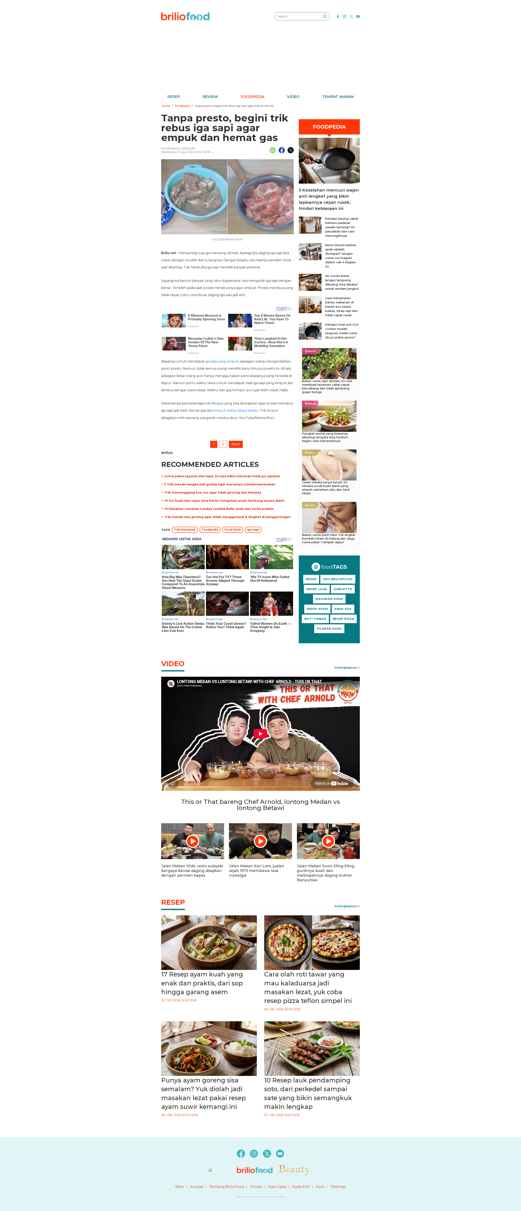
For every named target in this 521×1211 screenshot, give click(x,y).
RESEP (311, 579)
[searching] (325, 16)
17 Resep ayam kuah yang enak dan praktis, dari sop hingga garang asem (202, 983)
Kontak (196, 1187)
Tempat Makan (338, 97)
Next (236, 444)
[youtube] (358, 16)
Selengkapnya (345, 667)
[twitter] (351, 16)
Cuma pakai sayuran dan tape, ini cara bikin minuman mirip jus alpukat (222, 476)
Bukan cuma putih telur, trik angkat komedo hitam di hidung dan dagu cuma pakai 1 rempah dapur (328, 538)
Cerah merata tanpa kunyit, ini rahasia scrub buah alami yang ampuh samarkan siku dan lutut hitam (326, 487)
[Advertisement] (260, 63)
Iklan (179, 1187)
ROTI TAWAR (315, 619)
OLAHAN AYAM (329, 628)
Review (210, 97)
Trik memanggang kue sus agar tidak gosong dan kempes (212, 492)
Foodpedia (252, 97)
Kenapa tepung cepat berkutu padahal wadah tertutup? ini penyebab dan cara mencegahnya (341, 227)
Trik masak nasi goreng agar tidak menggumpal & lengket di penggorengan (227, 517)
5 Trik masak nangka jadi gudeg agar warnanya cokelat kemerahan (219, 484)
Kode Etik (301, 1187)
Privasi (256, 1187)
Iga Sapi (253, 529)
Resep (173, 97)
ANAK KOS (343, 609)
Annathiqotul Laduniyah (178, 148)
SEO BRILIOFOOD (337, 579)
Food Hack (232, 529)
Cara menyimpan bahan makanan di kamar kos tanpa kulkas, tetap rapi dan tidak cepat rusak (341, 306)
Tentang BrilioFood (226, 1187)
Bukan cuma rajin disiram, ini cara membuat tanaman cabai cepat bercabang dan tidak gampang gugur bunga (327, 386)
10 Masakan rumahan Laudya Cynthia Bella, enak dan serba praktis (219, 509)
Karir (320, 1187)
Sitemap (338, 1187)
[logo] (185, 16)
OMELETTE (343, 589)
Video (293, 97)
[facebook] (338, 16)
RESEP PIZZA (343, 619)
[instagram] (344, 16)
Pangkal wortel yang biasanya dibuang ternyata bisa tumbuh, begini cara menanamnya (325, 437)
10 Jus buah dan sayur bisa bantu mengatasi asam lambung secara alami (224, 500)
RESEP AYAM (317, 609)
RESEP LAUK (316, 589)
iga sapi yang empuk (222, 361)
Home (166, 105)
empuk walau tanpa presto (236, 410)
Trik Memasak (185, 529)
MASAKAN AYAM (329, 599)
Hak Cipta (277, 1187)
